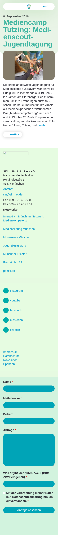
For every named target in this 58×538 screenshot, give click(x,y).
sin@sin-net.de (12, 194)
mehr (42, 125)
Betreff (8, 414)
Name (8, 381)
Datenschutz (11, 356)
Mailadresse (12, 398)
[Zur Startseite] (29, 6)
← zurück (12, 134)
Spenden (9, 364)
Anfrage (9, 430)
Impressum (10, 352)
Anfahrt (8, 189)
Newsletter (10, 360)
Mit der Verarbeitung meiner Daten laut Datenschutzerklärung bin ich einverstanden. (29, 497)
